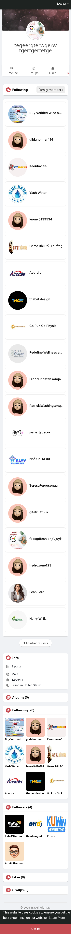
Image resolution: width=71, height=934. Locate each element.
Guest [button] (63, 3)
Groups (18, 890)
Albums (18, 697)
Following (20, 710)
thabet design (39, 299)
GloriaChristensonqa (45, 379)
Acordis (35, 272)
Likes (16, 877)
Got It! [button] (35, 928)
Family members (50, 90)
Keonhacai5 (38, 166)
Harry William (39, 618)
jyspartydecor (39, 432)
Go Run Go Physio (43, 326)
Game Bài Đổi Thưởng (46, 246)
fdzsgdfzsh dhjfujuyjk (46, 539)
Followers (19, 807)
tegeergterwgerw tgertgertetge (35, 48)
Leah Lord (36, 592)
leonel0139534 (40, 219)
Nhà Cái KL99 (39, 459)
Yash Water (38, 193)
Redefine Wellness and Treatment (46, 352)
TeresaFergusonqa (43, 485)
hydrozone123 (40, 565)
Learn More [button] (57, 917)
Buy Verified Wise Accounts (46, 113)
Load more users (37, 643)
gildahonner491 (41, 139)
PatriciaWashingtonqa (46, 406)
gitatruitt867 (38, 512)
